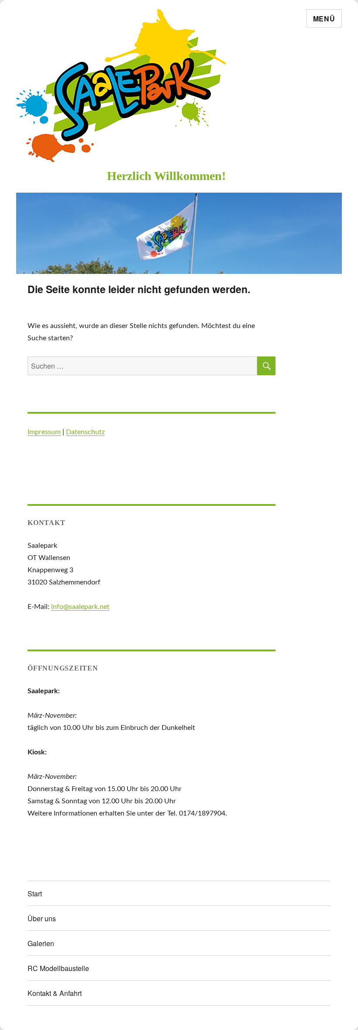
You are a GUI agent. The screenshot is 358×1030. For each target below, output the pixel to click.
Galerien (41, 943)
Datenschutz (85, 432)
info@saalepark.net (80, 606)
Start (35, 893)
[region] (178, 233)
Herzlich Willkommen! (166, 176)
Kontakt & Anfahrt (55, 993)
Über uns (42, 918)
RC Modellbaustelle (58, 968)
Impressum (44, 432)
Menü (324, 19)
